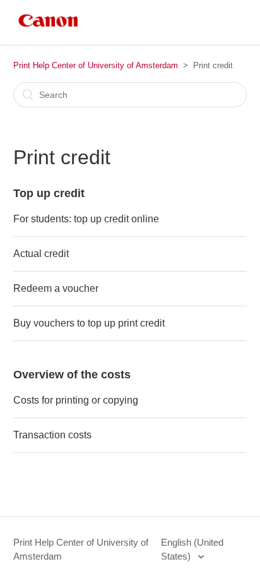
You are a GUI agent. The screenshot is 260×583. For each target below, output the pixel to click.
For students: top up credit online (86, 218)
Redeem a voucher (55, 288)
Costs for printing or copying (75, 400)
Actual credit (41, 253)
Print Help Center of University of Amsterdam (95, 65)
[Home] (48, 28)
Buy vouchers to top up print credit (89, 323)
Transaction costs (52, 435)
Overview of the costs (72, 374)
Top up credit (49, 193)
